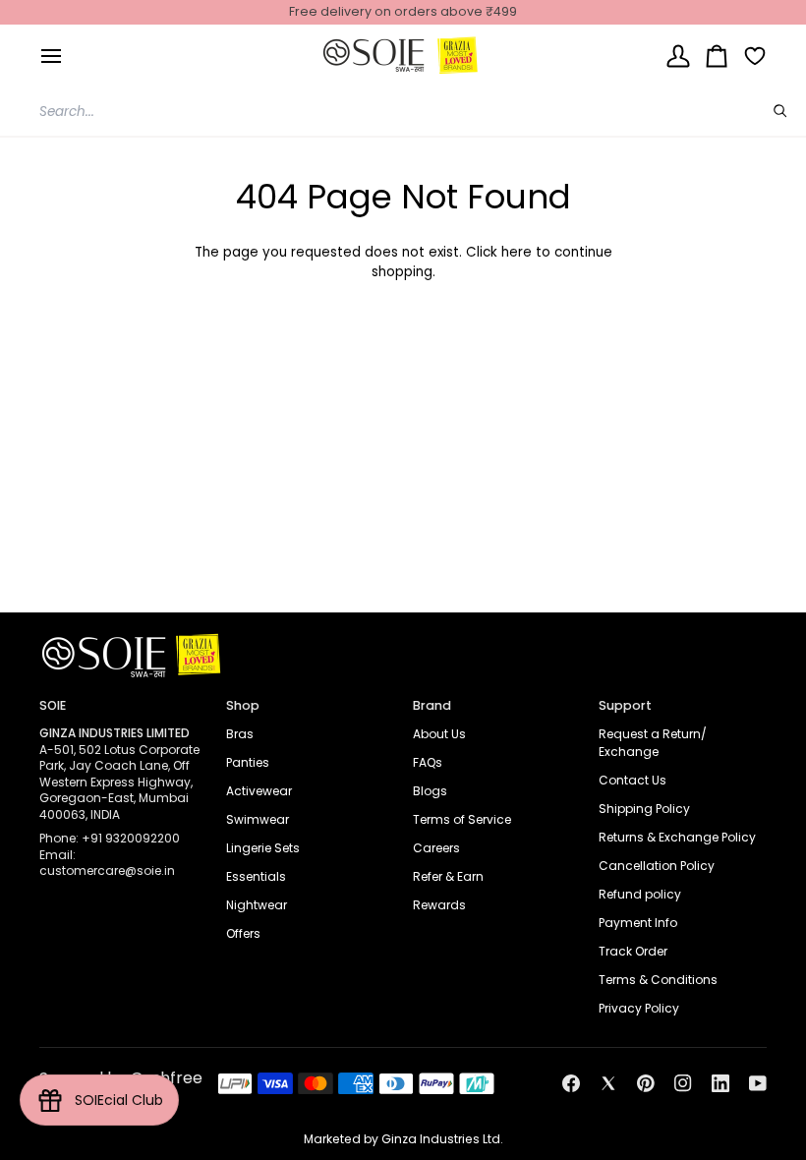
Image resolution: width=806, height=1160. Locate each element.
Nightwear (256, 905)
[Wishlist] (747, 56)
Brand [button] (432, 705)
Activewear (259, 791)
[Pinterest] (646, 1083)
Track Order (633, 951)
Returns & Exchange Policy (677, 837)
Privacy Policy (639, 1008)
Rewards (439, 905)
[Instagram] (683, 1083)
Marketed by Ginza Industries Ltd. (403, 1139)
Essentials (256, 876)
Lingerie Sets (263, 848)
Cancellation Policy (657, 865)
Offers (243, 933)
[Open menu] (51, 56)
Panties (247, 762)
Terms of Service (462, 819)
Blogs (430, 791)
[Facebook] (571, 1083)
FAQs (427, 762)
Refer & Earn (448, 876)
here (516, 252)
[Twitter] (608, 1083)
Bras (240, 733)
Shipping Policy (644, 808)
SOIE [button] (52, 705)
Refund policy (640, 894)
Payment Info (638, 922)
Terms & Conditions (658, 979)
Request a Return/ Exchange (653, 742)
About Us (439, 733)
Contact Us (632, 780)
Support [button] (625, 705)
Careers (436, 848)
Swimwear (257, 819)
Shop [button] (242, 705)
